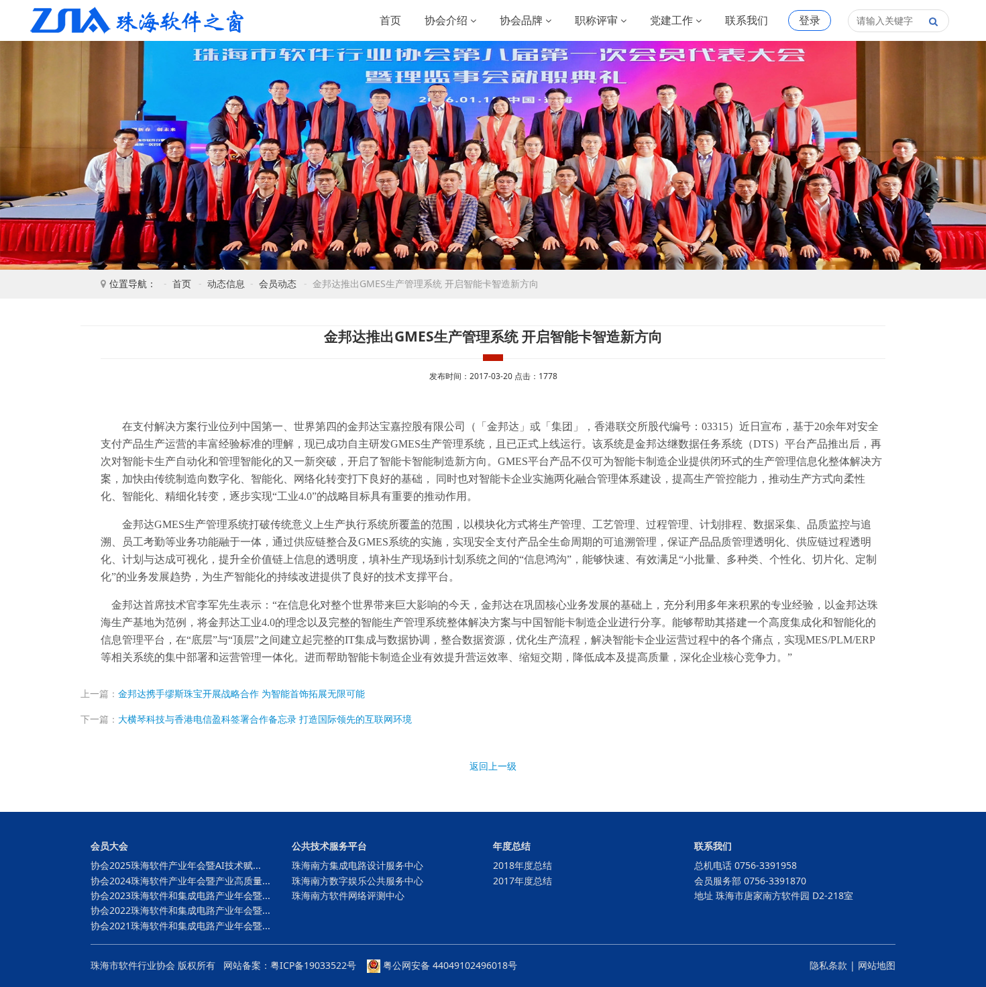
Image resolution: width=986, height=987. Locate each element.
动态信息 (226, 283)
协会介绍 (447, 20)
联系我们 (746, 20)
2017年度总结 (522, 880)
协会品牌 (522, 20)
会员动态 (277, 283)
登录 (809, 20)
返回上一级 (493, 766)
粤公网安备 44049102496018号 (448, 965)
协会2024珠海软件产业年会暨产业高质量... (180, 880)
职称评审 (597, 20)
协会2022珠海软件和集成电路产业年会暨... (180, 910)
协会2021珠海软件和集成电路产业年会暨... (180, 925)
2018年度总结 (522, 865)
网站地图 (876, 965)
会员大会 (109, 845)
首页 (390, 20)
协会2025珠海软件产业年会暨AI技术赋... (176, 865)
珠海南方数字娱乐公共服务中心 (357, 880)
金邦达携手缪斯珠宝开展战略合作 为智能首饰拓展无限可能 (241, 693)
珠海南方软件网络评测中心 (348, 895)
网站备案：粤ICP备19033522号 (289, 965)
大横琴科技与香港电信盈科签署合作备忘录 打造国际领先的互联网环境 (265, 719)
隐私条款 (828, 965)
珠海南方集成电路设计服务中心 (357, 865)
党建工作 (673, 20)
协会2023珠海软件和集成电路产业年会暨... (180, 895)
